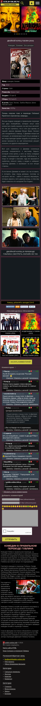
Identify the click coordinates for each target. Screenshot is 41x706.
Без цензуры (29, 45)
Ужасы (7, 691)
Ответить (9, 378)
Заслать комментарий (20, 362)
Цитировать (33, 378)
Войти (32, 3)
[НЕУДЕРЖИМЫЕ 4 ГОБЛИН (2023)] (31, 327)
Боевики (19, 45)
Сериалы (8, 686)
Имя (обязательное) (27, 499)
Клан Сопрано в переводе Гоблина (16, 651)
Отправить (11, 539)
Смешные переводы (12, 672)
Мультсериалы (10, 689)
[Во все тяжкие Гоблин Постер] (10, 19)
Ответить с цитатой (21, 378)
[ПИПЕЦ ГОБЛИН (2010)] (31, 350)
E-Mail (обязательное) (28, 503)
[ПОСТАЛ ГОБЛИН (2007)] (10, 350)
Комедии (11, 45)
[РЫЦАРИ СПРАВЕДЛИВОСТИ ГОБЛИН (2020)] (10, 327)
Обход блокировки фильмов (15, 664)
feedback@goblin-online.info (15, 659)
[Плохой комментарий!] (31, 371)
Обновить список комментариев (15, 492)
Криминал (8, 679)
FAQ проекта (9, 662)
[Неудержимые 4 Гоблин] (31, 19)
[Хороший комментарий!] (29, 371)
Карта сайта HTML (10, 648)
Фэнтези (8, 674)
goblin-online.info (11, 643)
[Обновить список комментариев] (15, 367)
